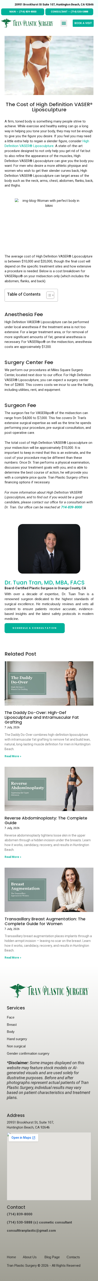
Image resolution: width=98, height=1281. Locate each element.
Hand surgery (17, 1039)
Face (10, 1017)
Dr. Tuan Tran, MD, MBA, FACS (45, 582)
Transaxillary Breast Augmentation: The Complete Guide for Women (45, 921)
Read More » (13, 756)
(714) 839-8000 (27, 11)
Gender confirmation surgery (28, 1053)
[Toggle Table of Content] (48, 295)
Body (11, 1032)
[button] (63, 23)
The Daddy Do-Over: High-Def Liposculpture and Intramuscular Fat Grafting (42, 717)
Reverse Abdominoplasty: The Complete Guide (46, 820)
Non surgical (16, 1046)
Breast (12, 1024)
